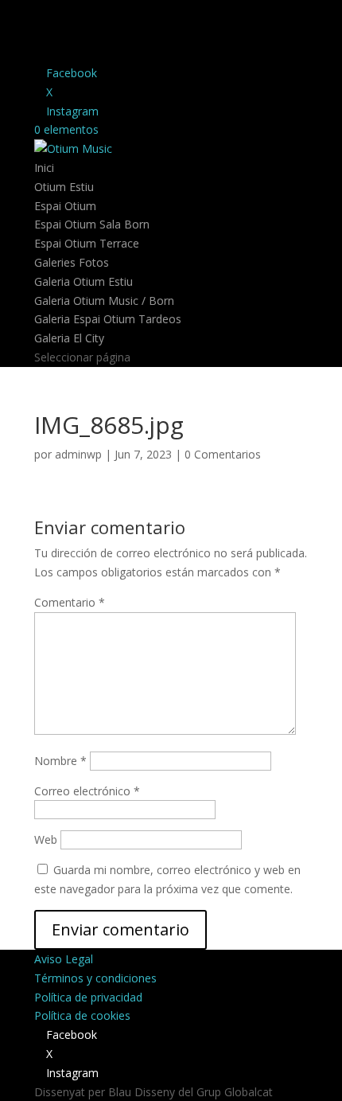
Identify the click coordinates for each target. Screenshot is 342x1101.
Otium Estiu (64, 186)
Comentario (69, 602)
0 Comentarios (223, 454)
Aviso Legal (63, 958)
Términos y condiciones (95, 978)
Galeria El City (69, 338)
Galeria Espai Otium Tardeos (107, 318)
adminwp (78, 454)
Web (45, 839)
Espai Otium (65, 205)
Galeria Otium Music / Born (104, 300)
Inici (44, 167)
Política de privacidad (88, 997)
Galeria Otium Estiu (83, 281)
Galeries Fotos (71, 262)
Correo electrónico (87, 790)
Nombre (60, 760)
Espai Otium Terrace (86, 243)
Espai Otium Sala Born (92, 224)
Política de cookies (82, 1015)
